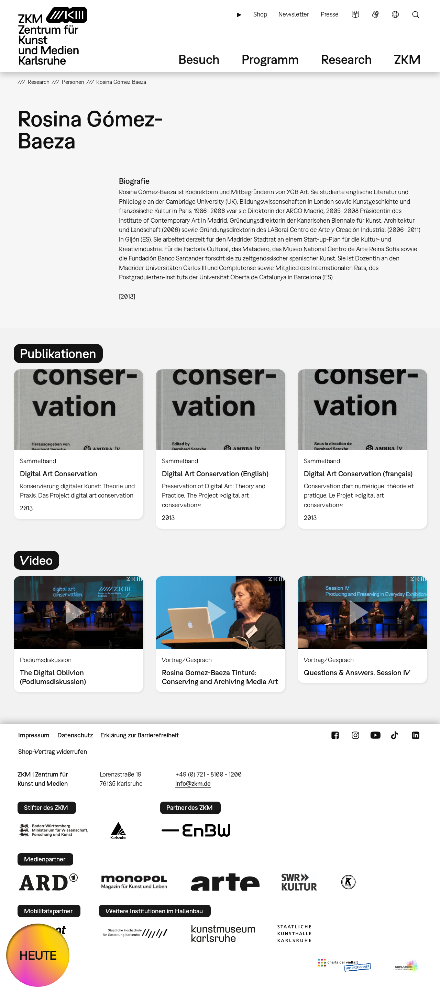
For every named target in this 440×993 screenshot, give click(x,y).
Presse (330, 14)
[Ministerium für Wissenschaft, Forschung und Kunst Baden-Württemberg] (53, 830)
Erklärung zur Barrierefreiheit (139, 735)
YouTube (375, 735)
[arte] (225, 881)
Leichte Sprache (355, 14)
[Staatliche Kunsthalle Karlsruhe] (294, 933)
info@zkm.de (193, 783)
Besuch (199, 59)
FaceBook (335, 735)
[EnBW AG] (196, 830)
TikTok (395, 735)
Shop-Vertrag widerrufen (52, 751)
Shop (260, 14)
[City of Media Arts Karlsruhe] (407, 966)
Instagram (355, 735)
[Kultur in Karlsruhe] (347, 882)
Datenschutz (75, 735)
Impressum (34, 735)
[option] (79, 444)
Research (346, 59)
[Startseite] (62, 36)
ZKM (407, 59)
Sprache (395, 14)
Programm (270, 59)
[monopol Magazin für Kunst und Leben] (134, 882)
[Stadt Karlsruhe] (118, 830)
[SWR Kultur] (299, 882)
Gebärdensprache (375, 14)
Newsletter (293, 14)
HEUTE (38, 955)
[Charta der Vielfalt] (344, 966)
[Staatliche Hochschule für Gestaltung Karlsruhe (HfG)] (135, 933)
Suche (415, 14)
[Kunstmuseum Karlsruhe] (223, 933)
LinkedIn (415, 735)
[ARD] (48, 882)
